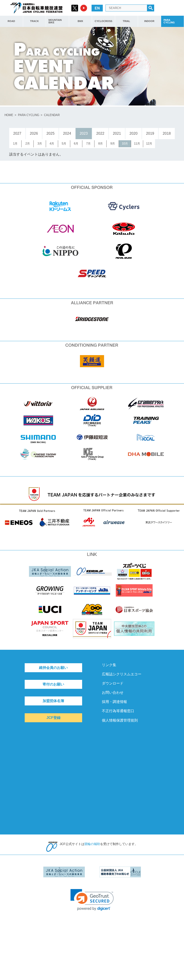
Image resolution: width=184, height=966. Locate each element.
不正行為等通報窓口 (118, 711)
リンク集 (109, 665)
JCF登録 (53, 718)
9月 (112, 143)
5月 (64, 143)
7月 (88, 143)
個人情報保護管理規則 (120, 720)
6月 (76, 143)
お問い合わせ (112, 692)
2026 (34, 133)
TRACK (34, 21)
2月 (27, 143)
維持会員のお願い (53, 668)
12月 (149, 143)
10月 (125, 143)
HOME (8, 115)
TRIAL (126, 21)
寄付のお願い (53, 684)
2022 (100, 133)
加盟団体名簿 (53, 701)
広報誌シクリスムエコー (121, 674)
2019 (150, 133)
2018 (167, 133)
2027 (17, 133)
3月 (39, 143)
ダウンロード (112, 683)
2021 (117, 133)
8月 (100, 143)
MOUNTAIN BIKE (55, 21)
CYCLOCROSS (103, 21)
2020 (133, 133)
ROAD (11, 21)
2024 (67, 133)
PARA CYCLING (169, 21)
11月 (137, 143)
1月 (15, 143)
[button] (92, 900)
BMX (80, 21)
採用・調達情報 (114, 702)
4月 (52, 143)
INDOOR (149, 21)
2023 (84, 133)
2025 (50, 133)
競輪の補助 (92, 844)
